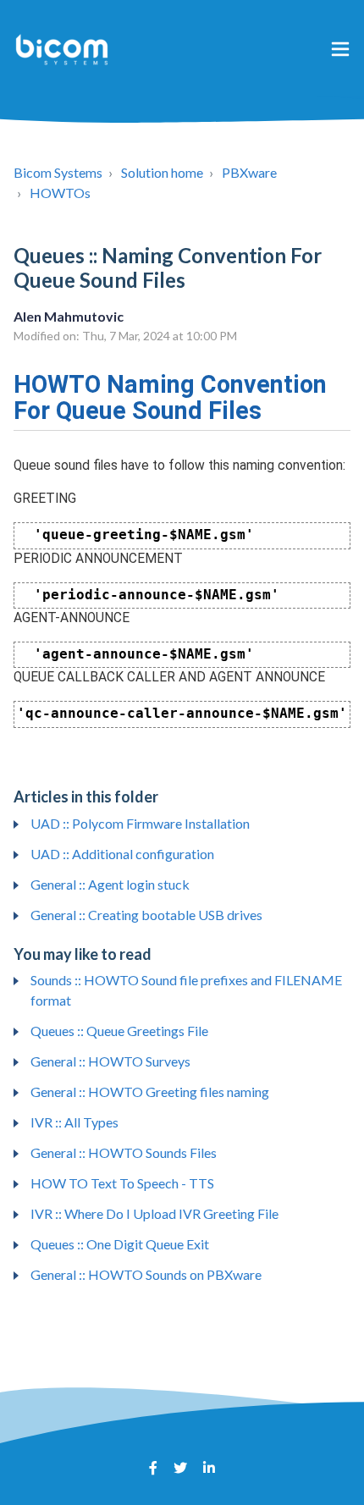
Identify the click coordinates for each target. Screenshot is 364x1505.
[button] (340, 48)
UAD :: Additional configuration (122, 854)
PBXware (249, 172)
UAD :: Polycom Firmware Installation (140, 823)
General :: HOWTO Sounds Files (123, 1152)
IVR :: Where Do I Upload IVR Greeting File (154, 1213)
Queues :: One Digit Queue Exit (119, 1244)
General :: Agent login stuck (110, 884)
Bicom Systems (58, 172)
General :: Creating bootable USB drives (146, 915)
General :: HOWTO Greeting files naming (149, 1091)
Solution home (162, 172)
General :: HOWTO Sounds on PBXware (146, 1274)
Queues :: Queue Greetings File (119, 1031)
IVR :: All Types (74, 1122)
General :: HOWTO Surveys (110, 1061)
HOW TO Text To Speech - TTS (122, 1183)
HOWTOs (60, 193)
